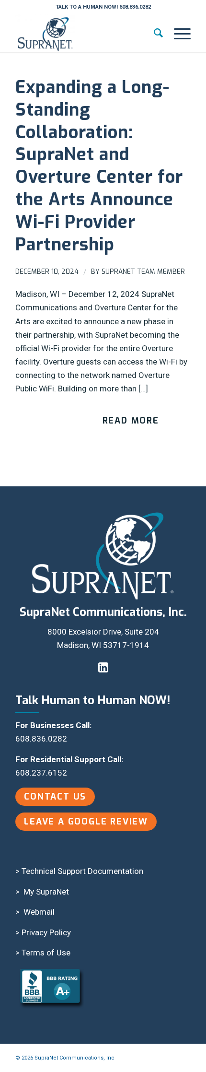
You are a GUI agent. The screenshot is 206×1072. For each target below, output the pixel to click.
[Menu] (177, 33)
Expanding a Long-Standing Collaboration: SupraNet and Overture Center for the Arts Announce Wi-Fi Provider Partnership (99, 166)
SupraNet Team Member (143, 271)
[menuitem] (154, 33)
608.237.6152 (41, 772)
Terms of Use (46, 952)
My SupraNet (46, 891)
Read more (131, 420)
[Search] (154, 33)
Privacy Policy (46, 932)
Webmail (39, 912)
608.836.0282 (41, 738)
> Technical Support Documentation (79, 871)
